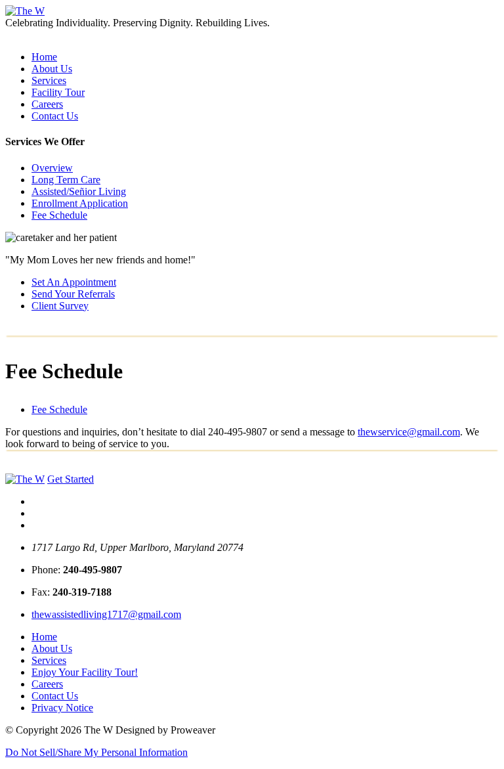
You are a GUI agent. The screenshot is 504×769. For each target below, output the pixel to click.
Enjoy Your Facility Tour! (85, 672)
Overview (52, 167)
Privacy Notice (62, 707)
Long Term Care (66, 179)
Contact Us (55, 115)
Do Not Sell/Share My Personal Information (96, 752)
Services (49, 80)
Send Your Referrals (73, 293)
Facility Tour (58, 92)
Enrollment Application (80, 203)
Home (44, 56)
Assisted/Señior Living (79, 191)
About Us (52, 68)
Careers (47, 104)
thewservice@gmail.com (409, 431)
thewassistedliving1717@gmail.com (106, 614)
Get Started (70, 479)
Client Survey (60, 305)
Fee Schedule (59, 215)
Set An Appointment (74, 282)
